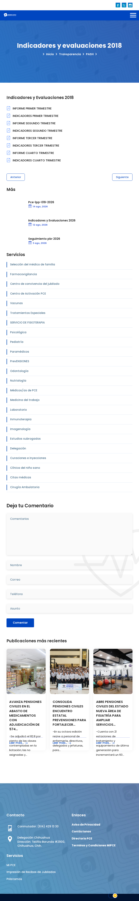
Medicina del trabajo (24, 400)
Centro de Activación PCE (28, 293)
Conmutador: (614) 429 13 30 (38, 826)
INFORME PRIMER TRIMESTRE (32, 108)
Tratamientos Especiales (27, 313)
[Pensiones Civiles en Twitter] (124, 5)
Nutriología (18, 380)
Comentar (20, 623)
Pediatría (16, 342)
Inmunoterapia (20, 419)
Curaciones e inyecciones (28, 458)
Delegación (18, 448)
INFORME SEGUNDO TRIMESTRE (34, 123)
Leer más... (16, 743)
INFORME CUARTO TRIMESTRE (33, 153)
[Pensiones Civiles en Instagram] (130, 5)
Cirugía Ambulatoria (24, 487)
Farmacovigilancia (23, 274)
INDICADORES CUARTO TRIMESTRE (36, 160)
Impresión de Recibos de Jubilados (31, 872)
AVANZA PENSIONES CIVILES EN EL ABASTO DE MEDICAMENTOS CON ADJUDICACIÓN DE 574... (25, 715)
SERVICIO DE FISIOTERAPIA (27, 322)
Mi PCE (11, 865)
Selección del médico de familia (32, 264)
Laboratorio (18, 410)
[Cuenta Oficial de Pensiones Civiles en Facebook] (118, 5)
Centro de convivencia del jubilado (34, 284)
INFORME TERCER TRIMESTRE (32, 138)
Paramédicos (19, 352)
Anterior (15, 177)
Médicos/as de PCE (23, 390)
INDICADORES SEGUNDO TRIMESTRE (37, 131)
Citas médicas (20, 477)
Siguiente (122, 177)
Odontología (19, 371)
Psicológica (18, 332)
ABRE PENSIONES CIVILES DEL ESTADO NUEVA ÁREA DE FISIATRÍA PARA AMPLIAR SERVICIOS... (112, 713)
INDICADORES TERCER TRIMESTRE (35, 145)
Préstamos (14, 879)
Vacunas (16, 303)
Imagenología (20, 429)
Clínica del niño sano (25, 468)
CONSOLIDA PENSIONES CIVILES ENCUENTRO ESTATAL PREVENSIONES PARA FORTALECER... (69, 713)
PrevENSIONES (19, 361)
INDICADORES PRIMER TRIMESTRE (35, 116)
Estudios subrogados (25, 439)
